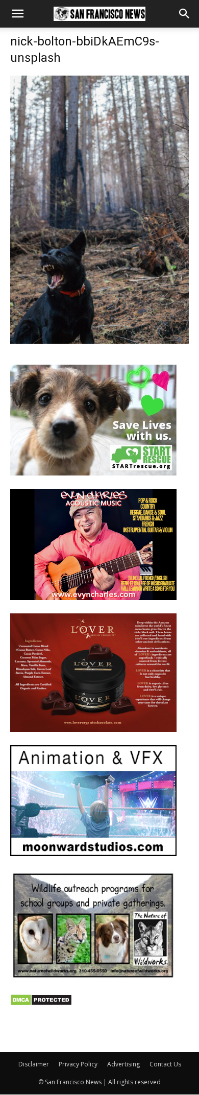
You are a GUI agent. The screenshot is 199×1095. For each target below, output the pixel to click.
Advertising (123, 1064)
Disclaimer (33, 1064)
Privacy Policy (78, 1064)
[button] (17, 14)
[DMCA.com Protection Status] (41, 1003)
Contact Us (165, 1064)
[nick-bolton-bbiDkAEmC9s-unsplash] (99, 341)
